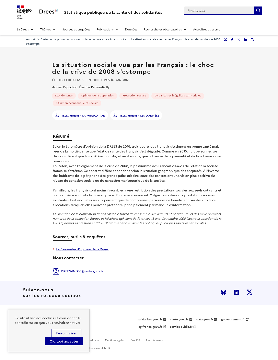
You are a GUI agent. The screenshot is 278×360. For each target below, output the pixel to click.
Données (131, 29)
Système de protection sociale (60, 39)
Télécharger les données (139, 116)
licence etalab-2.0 (99, 348)
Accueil (30, 39)
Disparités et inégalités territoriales (177, 95)
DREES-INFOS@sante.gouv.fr (82, 271)
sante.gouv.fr (179, 320)
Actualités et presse (206, 29)
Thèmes (45, 29)
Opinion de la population (97, 95)
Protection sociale (134, 95)
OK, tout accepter (64, 341)
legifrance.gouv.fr (150, 327)
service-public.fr (181, 327)
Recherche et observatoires (163, 29)
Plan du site (92, 340)
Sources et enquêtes (76, 29)
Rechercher (258, 10)
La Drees (23, 29)
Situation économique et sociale (77, 103)
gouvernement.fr (233, 320)
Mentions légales (114, 340)
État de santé (64, 95)
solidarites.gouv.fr (150, 320)
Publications (105, 29)
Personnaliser (66, 333)
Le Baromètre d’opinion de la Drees (82, 249)
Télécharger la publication (83, 116)
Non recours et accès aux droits (105, 39)
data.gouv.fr (204, 320)
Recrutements (154, 340)
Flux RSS (135, 340)
